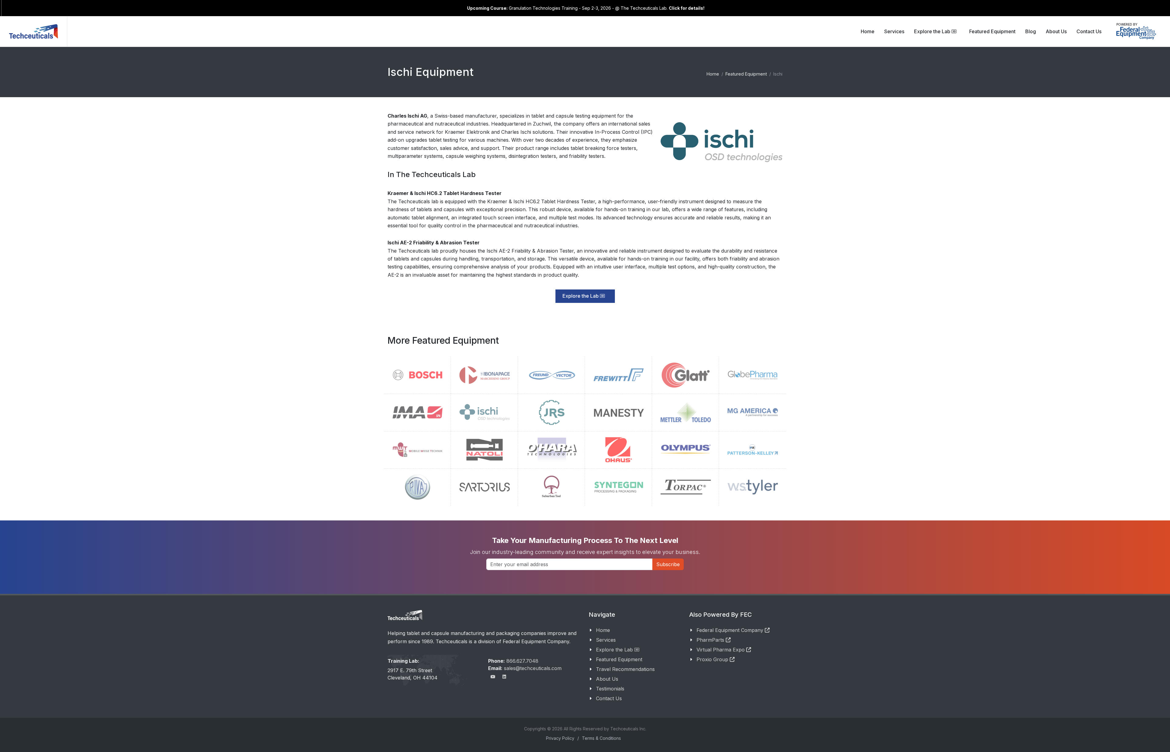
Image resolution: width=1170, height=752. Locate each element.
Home (603, 630)
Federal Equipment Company (731, 630)
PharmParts (711, 640)
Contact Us (609, 698)
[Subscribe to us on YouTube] (493, 677)
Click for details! (686, 8)
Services (606, 640)
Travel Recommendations (625, 669)
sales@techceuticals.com (533, 668)
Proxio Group (713, 659)
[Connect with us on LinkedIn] (504, 677)
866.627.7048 (522, 661)
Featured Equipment (619, 659)
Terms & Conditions (601, 738)
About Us (607, 679)
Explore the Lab (933, 31)
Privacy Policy (560, 738)
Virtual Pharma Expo (721, 650)
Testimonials (610, 689)
